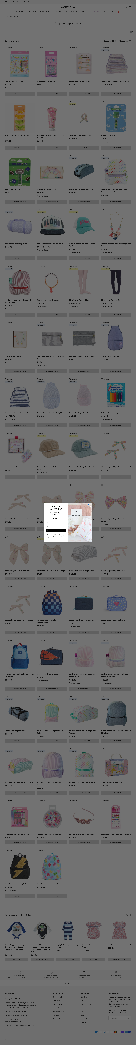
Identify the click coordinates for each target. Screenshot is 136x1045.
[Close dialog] (89, 505)
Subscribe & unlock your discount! (56, 531)
